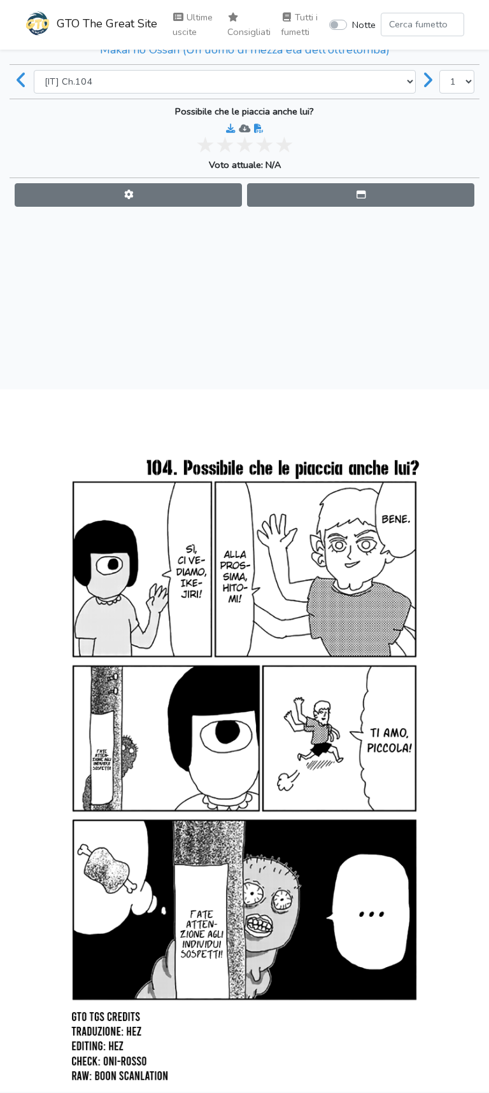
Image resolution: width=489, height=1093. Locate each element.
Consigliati (249, 31)
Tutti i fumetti (299, 24)
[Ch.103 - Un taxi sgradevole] (22, 81)
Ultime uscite (193, 24)
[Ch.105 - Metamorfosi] (428, 81)
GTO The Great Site (105, 23)
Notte (364, 24)
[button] (128, 195)
